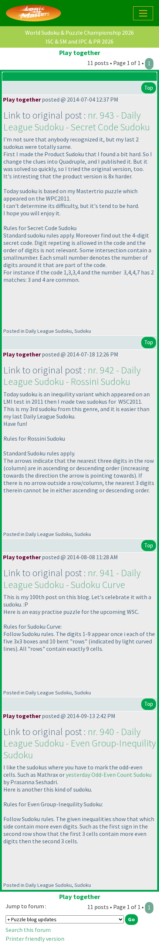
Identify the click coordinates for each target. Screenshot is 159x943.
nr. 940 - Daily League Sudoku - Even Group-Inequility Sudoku (79, 743)
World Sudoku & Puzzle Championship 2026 (79, 32)
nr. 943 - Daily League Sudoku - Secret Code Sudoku (76, 121)
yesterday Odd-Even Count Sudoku (109, 774)
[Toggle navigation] (143, 13)
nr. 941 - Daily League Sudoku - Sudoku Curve (72, 579)
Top (148, 87)
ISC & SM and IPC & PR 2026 (79, 41)
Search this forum (28, 929)
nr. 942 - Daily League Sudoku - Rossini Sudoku (72, 376)
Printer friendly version (35, 938)
